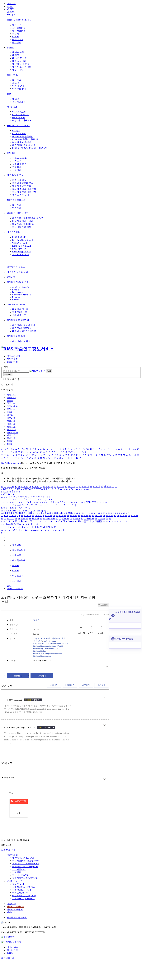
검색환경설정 (19, 102)
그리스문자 (12, 406)
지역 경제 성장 (58, 638)
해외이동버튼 (7, 958)
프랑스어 (11, 409)
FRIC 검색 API (19, 249)
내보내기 (54, 685)
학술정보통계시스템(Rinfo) (25, 861)
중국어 (10, 400)
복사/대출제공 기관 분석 (24, 189)
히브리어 (11, 415)
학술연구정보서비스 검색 (19, 20)
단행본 (15, 36)
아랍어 (10, 444)
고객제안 (16, 167)
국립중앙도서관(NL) (22, 890)
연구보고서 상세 (15, 588)
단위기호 (11, 435)
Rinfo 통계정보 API (21, 246)
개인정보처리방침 (15, 906)
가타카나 (11, 397)
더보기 (104, 697)
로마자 (10, 441)
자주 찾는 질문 (19, 158)
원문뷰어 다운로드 (16, 267)
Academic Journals (20, 287)
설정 (9, 94)
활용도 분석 (9, 777)
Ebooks (15, 290)
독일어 (10, 412)
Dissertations (17, 292)
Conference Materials (21, 295)
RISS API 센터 (13, 232)
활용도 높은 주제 (20, 195)
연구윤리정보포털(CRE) (24, 895)
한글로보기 (103, 605)
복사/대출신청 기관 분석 (24, 192)
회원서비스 (12, 75)
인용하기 (42, 676)
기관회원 (16, 872)
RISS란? (16, 130)
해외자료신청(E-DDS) (17, 213)
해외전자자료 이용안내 (18, 320)
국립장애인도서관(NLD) (24, 887)
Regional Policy (39, 651)
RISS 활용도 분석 (15, 175)
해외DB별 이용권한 (21, 328)
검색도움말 (12, 359)
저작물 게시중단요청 (17, 917)
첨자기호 (11, 426)
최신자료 (16, 205)
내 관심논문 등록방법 (22, 136)
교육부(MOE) (18, 884)
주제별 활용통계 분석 (22, 183)
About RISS (12, 107)
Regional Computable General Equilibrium (50, 643)
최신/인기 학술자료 (16, 200)
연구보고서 (17, 39)
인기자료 (16, 208)
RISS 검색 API (19, 237)
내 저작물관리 (19, 61)
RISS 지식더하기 (20, 114)
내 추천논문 (18, 52)
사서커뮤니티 (19, 869)
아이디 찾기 (18, 86)
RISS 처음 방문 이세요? (18, 125)
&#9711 (47, 641)
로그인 (10, 6)
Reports (15, 300)
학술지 (15, 34)
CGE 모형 (45, 638)
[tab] (9, 777)
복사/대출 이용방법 (21, 142)
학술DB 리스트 (19, 312)
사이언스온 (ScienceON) (23, 898)
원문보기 (18, 676)
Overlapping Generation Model (45, 648)
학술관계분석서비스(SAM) (25, 866)
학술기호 (11, 421)
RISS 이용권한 (19, 133)
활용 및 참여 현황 (20, 254)
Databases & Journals (16, 304)
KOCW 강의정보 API (22, 240)
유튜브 (10, 953)
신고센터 (16, 170)
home (9, 586)
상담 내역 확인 (19, 164)
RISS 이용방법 (19, 111)
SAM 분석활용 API (21, 251)
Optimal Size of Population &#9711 (47, 653)
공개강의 (16, 42)
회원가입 (11, 3)
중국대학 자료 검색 (21, 227)
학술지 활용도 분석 (21, 186)
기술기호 (11, 424)
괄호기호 (11, 418)
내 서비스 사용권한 (21, 67)
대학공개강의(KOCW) (23, 858)
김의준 (36, 620)
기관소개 (11, 912)
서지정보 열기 (107, 666)
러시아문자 (12, 432)
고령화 (36, 638)
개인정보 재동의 (15, 909)
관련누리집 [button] (12, 855)
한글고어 (11, 403)
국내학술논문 (19, 28)
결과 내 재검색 (11, 379)
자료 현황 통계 (19, 180)
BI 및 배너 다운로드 (22, 120)
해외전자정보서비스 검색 (19, 282)
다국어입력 (12, 362)
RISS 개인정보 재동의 (17, 272)
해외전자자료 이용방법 (23, 145)
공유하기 (86, 685)
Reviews (16, 297)
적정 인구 (37, 641)
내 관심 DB (17, 70)
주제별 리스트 (19, 315)
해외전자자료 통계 (16, 336)
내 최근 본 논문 (19, 58)
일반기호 (11, 438)
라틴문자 (11, 429)
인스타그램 (12, 950)
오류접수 (101, 685)
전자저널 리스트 (20, 309)
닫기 (3, 533)
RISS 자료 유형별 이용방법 (25, 139)
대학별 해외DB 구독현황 (24, 331)
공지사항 (11, 277)
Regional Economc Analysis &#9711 (48, 646)
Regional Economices (42, 656)
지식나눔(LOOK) (20, 875)
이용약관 (11, 903)
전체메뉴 (11, 15)
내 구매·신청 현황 (21, 64)
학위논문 (16, 25)
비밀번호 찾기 (19, 89)
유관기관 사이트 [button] (15, 881)
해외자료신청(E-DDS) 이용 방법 (28, 218)
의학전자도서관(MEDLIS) (24, 878)
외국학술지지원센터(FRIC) (25, 863)
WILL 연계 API (19, 243)
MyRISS (10, 9)
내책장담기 (70, 685)
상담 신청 (17, 161)
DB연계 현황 (18, 117)
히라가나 (11, 394)
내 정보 (15, 99)
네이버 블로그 (14, 947)
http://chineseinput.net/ (11, 463)
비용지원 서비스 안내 (22, 221)
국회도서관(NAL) (20, 892)
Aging (55, 641)
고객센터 (11, 12)
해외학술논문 (19, 31)
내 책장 (15, 55)
